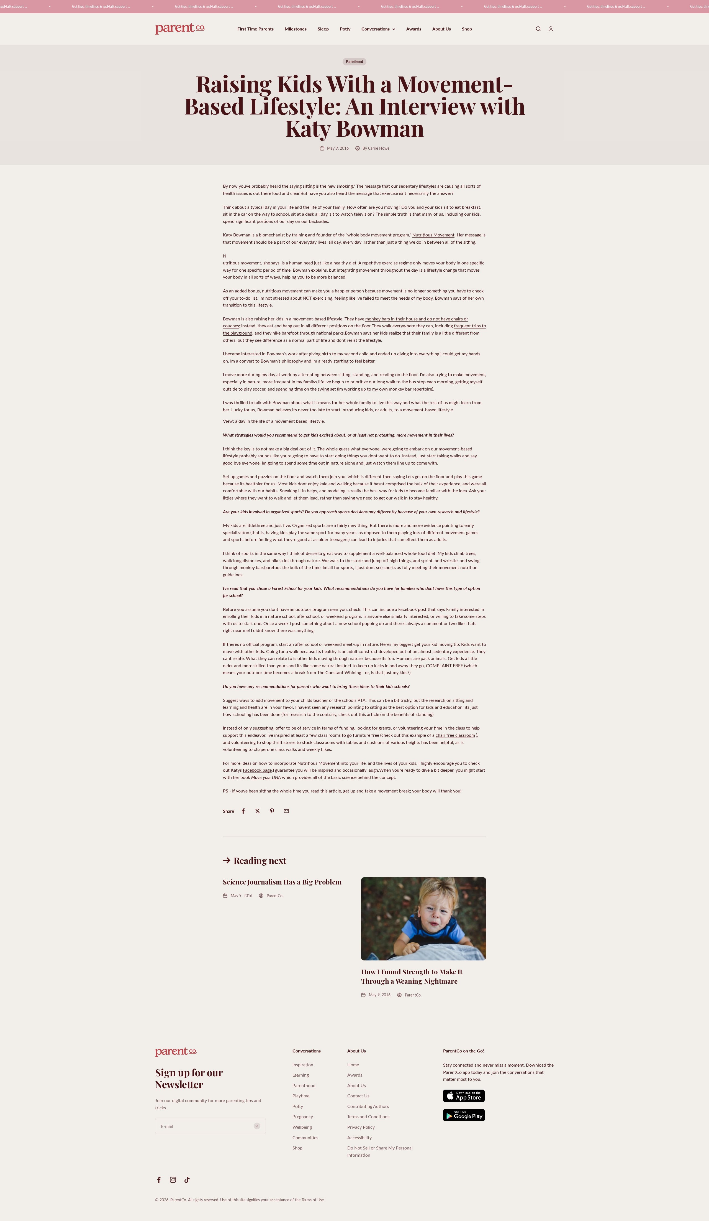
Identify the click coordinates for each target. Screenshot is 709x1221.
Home (353, 1064)
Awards (413, 29)
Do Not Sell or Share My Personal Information (380, 1151)
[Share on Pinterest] (272, 811)
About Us (441, 29)
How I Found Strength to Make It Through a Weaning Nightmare (412, 976)
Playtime (300, 1095)
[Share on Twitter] (257, 811)
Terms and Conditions (368, 1116)
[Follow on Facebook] (159, 1180)
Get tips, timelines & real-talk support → (69, 6)
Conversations (375, 29)
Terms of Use (313, 1199)
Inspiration (302, 1064)
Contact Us (358, 1095)
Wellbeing (302, 1127)
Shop (467, 29)
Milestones (296, 29)
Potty (345, 29)
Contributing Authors (368, 1106)
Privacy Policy (361, 1127)
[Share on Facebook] (243, 811)
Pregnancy (302, 1116)
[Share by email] (286, 811)
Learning (300, 1075)
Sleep (323, 29)
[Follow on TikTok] (187, 1180)
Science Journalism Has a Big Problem (282, 881)
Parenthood (354, 61)
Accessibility (359, 1137)
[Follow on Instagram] (173, 1180)
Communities (305, 1137)
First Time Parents (255, 29)
